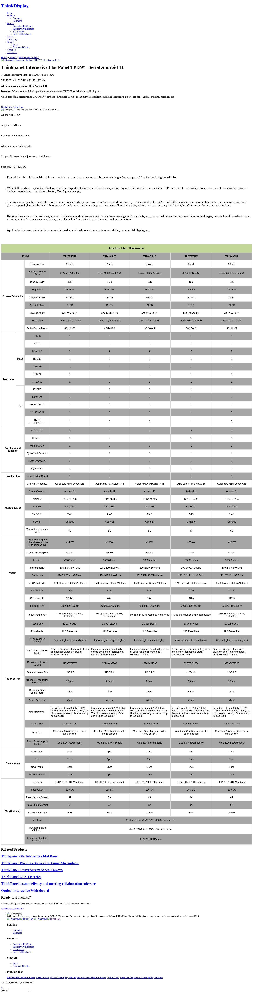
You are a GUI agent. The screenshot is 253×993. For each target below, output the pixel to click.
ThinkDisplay (15, 5)
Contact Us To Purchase (12, 107)
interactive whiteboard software (91, 977)
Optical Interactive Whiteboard (25, 890)
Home (10, 13)
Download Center (21, 47)
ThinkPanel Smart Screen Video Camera (32, 870)
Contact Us (12, 52)
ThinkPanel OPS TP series (21, 877)
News (9, 36)
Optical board (113, 977)
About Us (11, 50)
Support (10, 42)
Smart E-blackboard (22, 34)
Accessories (18, 31)
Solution (11, 15)
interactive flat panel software (133, 977)
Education (17, 21)
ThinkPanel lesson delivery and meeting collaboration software (48, 884)
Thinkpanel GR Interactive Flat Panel (29, 856)
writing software (155, 977)
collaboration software (24, 977)
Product (10, 23)
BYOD (10, 977)
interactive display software (63, 977)
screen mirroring (43, 977)
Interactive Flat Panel (22, 26)
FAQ (15, 44)
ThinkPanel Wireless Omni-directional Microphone (40, 863)
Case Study (12, 39)
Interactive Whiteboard (23, 29)
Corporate (17, 18)
